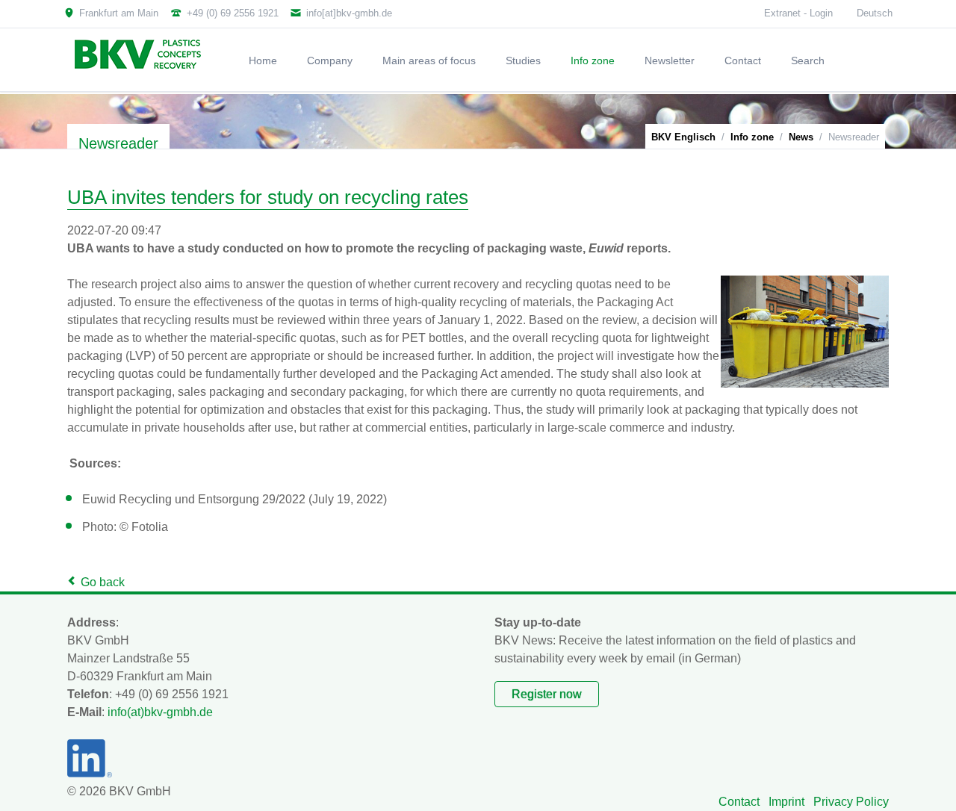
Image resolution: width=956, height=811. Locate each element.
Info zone (752, 137)
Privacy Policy (851, 801)
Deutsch (875, 13)
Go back (103, 582)
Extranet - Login (798, 13)
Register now (547, 694)
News (801, 137)
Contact (739, 801)
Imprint (786, 801)
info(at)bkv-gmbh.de (160, 712)
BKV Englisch (683, 137)
